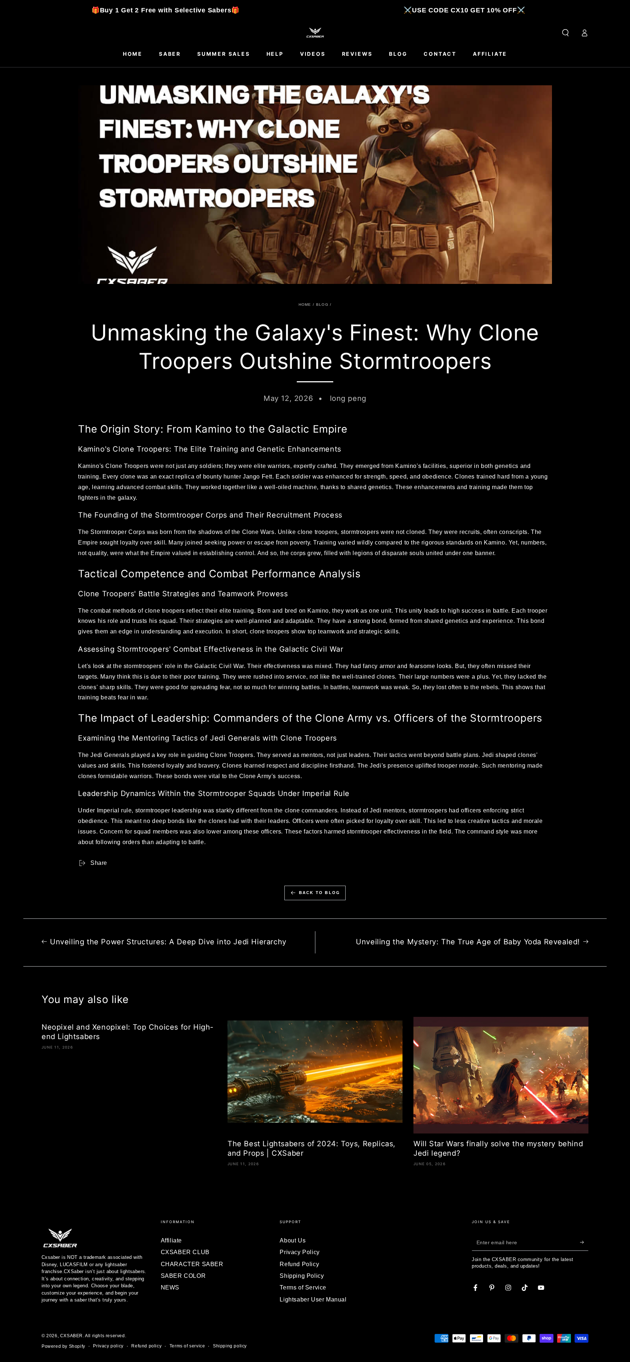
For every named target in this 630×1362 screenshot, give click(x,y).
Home (305, 305)
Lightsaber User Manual (313, 1299)
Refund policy (146, 1346)
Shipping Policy (302, 1276)
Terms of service (187, 1346)
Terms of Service (303, 1287)
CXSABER (71, 1335)
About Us (293, 1240)
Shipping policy (230, 1346)
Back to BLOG (319, 892)
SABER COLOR (183, 1276)
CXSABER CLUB (185, 1252)
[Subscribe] (584, 1242)
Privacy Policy (299, 1252)
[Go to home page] (315, 33)
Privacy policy (108, 1346)
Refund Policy (299, 1264)
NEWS (170, 1287)
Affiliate (171, 1240)
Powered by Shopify (63, 1346)
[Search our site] (565, 33)
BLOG (322, 305)
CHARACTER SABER (192, 1264)
